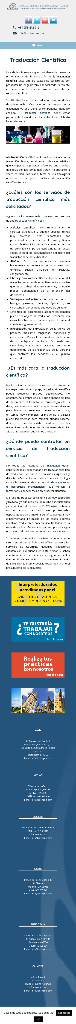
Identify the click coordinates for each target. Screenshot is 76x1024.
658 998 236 (41, 945)
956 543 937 (43, 754)
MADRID (38, 868)
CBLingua (51, 506)
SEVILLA (38, 774)
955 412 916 (43, 796)
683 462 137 (41, 987)
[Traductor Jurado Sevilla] (38, 7)
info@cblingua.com (31, 33)
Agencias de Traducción (44, 465)
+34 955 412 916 (28, 27)
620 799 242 (41, 890)
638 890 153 (41, 834)
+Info (38, 1019)
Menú (40, 45)
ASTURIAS (38, 965)
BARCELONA (38, 924)
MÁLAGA (38, 816)
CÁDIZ (38, 729)
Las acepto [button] (64, 1012)
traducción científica (27, 220)
